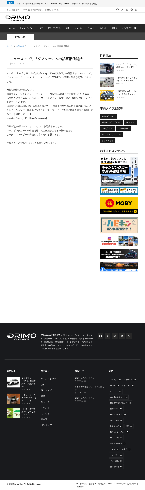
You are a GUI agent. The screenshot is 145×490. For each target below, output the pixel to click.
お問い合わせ (132, 483)
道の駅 (114, 385)
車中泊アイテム (118, 414)
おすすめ (92, 483)
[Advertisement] (119, 292)
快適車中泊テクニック (120, 403)
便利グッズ (116, 408)
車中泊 (114, 28)
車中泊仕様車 (108, 116)
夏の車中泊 (116, 466)
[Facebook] (117, 9)
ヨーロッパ (116, 420)
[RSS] (136, 9)
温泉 (128, 426)
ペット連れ (116, 461)
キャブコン (107, 128)
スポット (103, 28)
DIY (41, 28)
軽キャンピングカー (111, 122)
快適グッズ (116, 426)
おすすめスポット (118, 397)
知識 (67, 28)
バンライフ (127, 28)
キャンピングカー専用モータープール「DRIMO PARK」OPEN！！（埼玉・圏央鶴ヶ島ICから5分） (57, 4)
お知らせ (20, 46)
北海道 (114, 449)
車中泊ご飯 (116, 437)
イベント (90, 28)
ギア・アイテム (54, 28)
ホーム (12, 28)
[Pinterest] (132, 9)
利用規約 (101, 483)
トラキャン (107, 140)
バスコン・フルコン (111, 134)
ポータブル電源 (117, 443)
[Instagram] (127, 9)
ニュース (78, 28)
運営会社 (80, 486)
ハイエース (130, 379)
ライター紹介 (81, 483)
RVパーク (115, 391)
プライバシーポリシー (116, 483)
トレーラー (123, 128)
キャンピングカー (27, 28)
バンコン (130, 122)
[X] (122, 9)
